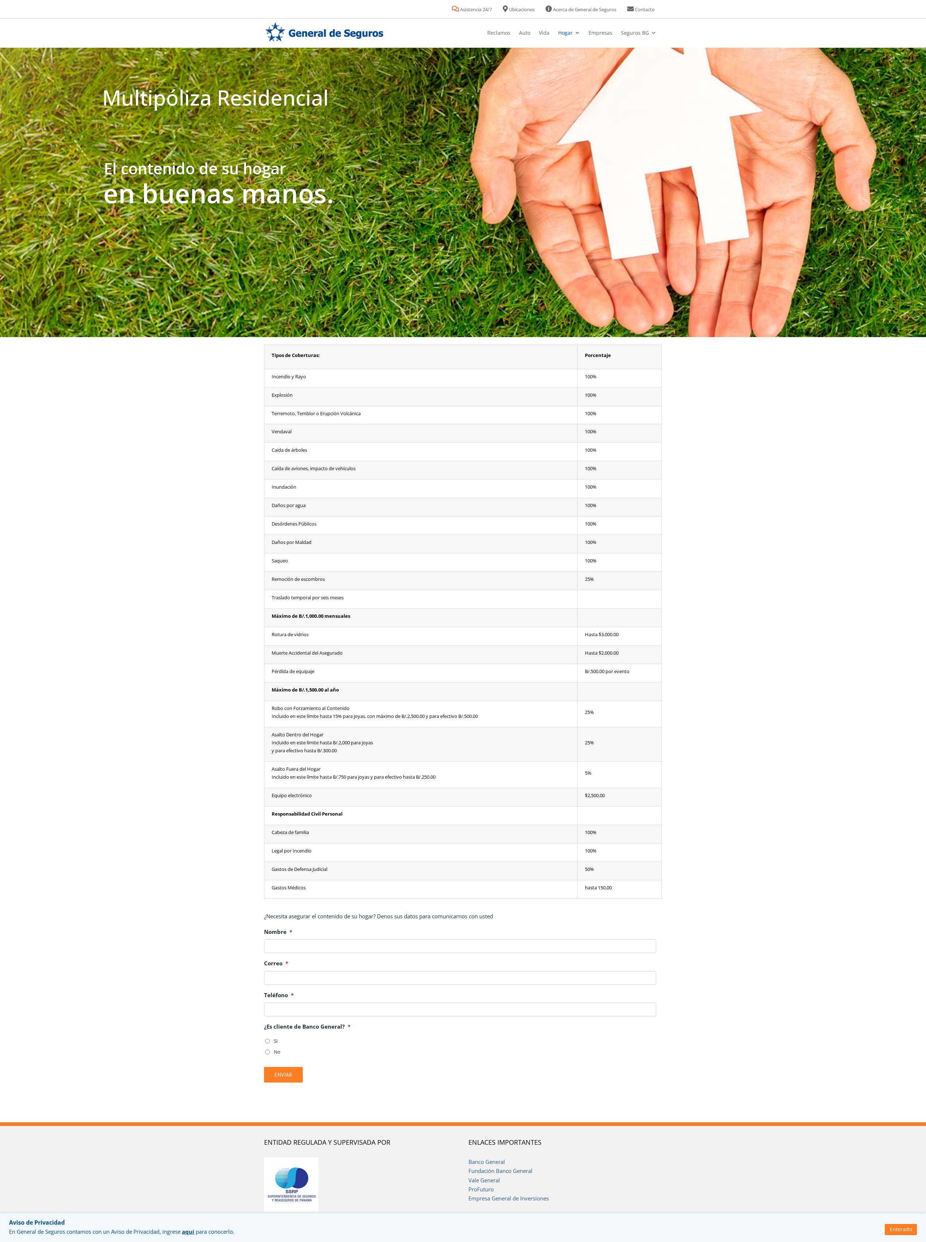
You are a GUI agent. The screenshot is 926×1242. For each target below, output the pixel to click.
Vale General (484, 1180)
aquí (188, 1231)
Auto (524, 32)
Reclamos (498, 32)
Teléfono (279, 995)
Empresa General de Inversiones (508, 1198)
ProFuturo (481, 1189)
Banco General (486, 1161)
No (277, 1052)
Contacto (644, 9)
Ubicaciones (521, 9)
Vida (544, 32)
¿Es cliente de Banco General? (307, 1026)
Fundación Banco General (500, 1170)
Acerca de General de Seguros (584, 9)
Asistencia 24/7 (475, 9)
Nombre (278, 931)
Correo (276, 963)
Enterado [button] (901, 1229)
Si (275, 1041)
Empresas (600, 32)
